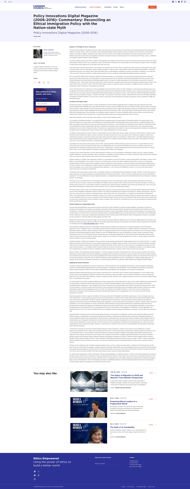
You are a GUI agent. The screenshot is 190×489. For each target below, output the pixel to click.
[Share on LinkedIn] (39, 82)
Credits (123, 486)
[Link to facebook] (181, 1)
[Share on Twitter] (34, 82)
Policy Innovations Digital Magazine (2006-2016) (65, 32)
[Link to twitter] (175, 1)
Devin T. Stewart (49, 50)
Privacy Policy (130, 486)
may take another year (91, 223)
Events (115, 7)
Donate (152, 7)
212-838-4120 (134, 462)
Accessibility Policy (141, 486)
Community (107, 7)
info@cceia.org (134, 461)
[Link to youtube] (178, 1)
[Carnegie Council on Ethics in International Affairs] (42, 7)
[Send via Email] (48, 82)
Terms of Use (151, 486)
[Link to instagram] (184, 1)
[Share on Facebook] (43, 82)
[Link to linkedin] (172, 1)
